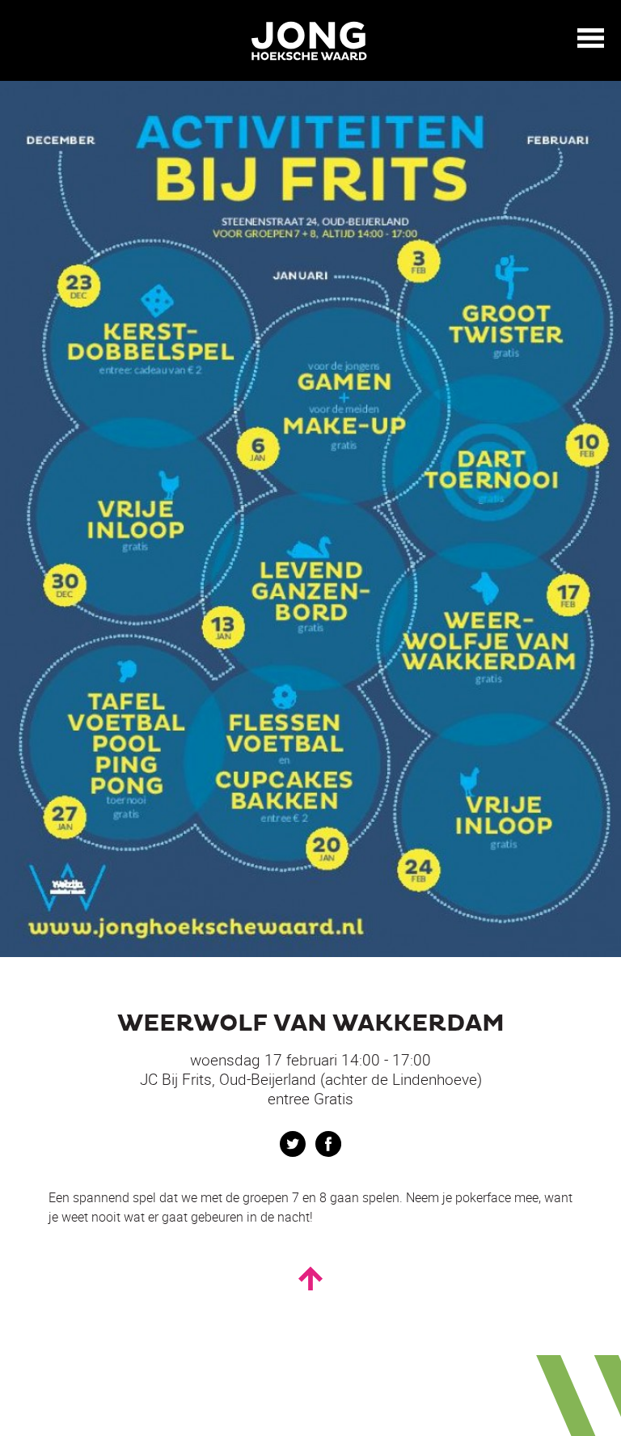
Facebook (328, 1144)
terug (24, 39)
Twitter (293, 1144)
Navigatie (591, 38)
